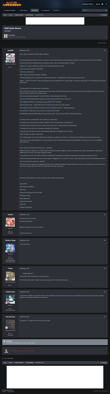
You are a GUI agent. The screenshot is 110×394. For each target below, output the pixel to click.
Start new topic (102, 43)
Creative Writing (21, 37)
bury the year (10, 317)
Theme (4, 391)
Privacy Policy (11, 391)
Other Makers (23, 10)
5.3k (11, 231)
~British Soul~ (10, 292)
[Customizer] (102, 4)
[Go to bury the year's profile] (10, 324)
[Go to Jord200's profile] (5, 36)
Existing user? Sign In (88, 4)
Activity (56, 10)
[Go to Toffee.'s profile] (10, 276)
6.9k (11, 67)
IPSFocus (11, 390)
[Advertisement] (55, 21)
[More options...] (104, 50)
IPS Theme (4, 390)
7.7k (11, 257)
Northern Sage (10, 240)
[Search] (106, 10)
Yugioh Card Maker (10, 10)
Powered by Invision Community (100, 390)
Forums (35, 10)
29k (11, 308)
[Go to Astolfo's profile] (10, 222)
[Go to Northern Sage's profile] (10, 248)
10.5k (10, 333)
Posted (24, 50)
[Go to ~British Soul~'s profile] (10, 299)
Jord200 (12, 35)
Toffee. (10, 268)
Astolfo (10, 214)
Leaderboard (45, 10)
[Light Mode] (106, 4)
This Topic (100, 10)
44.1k (11, 285)
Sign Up (98, 4)
